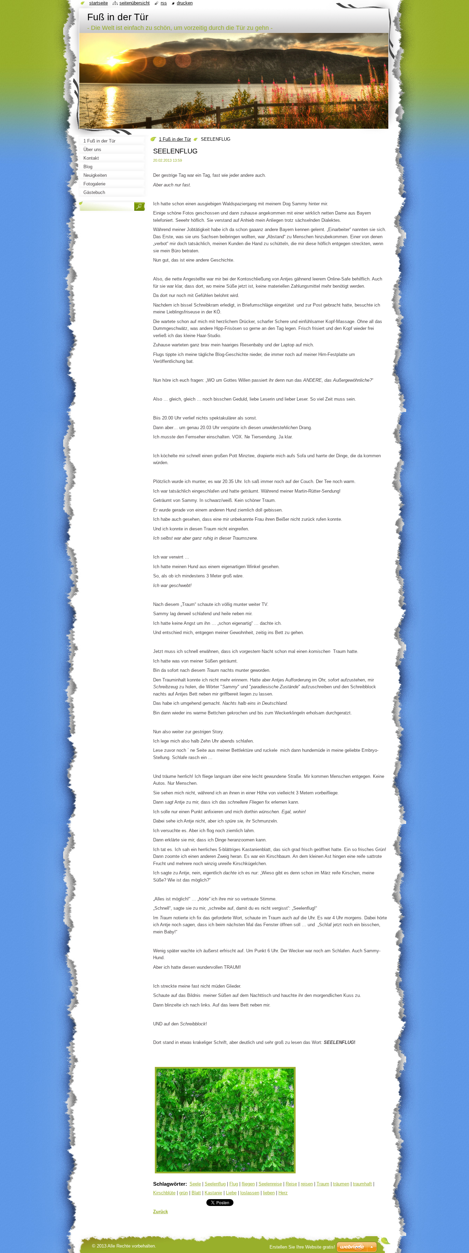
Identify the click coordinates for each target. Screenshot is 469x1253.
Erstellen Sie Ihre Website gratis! (302, 1247)
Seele (195, 1183)
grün (183, 1192)
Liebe (231, 1192)
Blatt (196, 1192)
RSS (164, 2)
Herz (283, 1192)
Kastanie (213, 1192)
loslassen (249, 1192)
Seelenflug (215, 1183)
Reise (291, 1183)
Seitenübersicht (134, 2)
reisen (307, 1183)
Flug (233, 1183)
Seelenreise (270, 1183)
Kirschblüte (164, 1192)
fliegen (248, 1183)
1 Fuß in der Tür (175, 139)
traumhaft (362, 1183)
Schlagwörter (169, 1184)
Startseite (98, 2)
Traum (323, 1183)
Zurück (160, 1211)
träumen (341, 1183)
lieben (269, 1192)
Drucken (185, 2)
